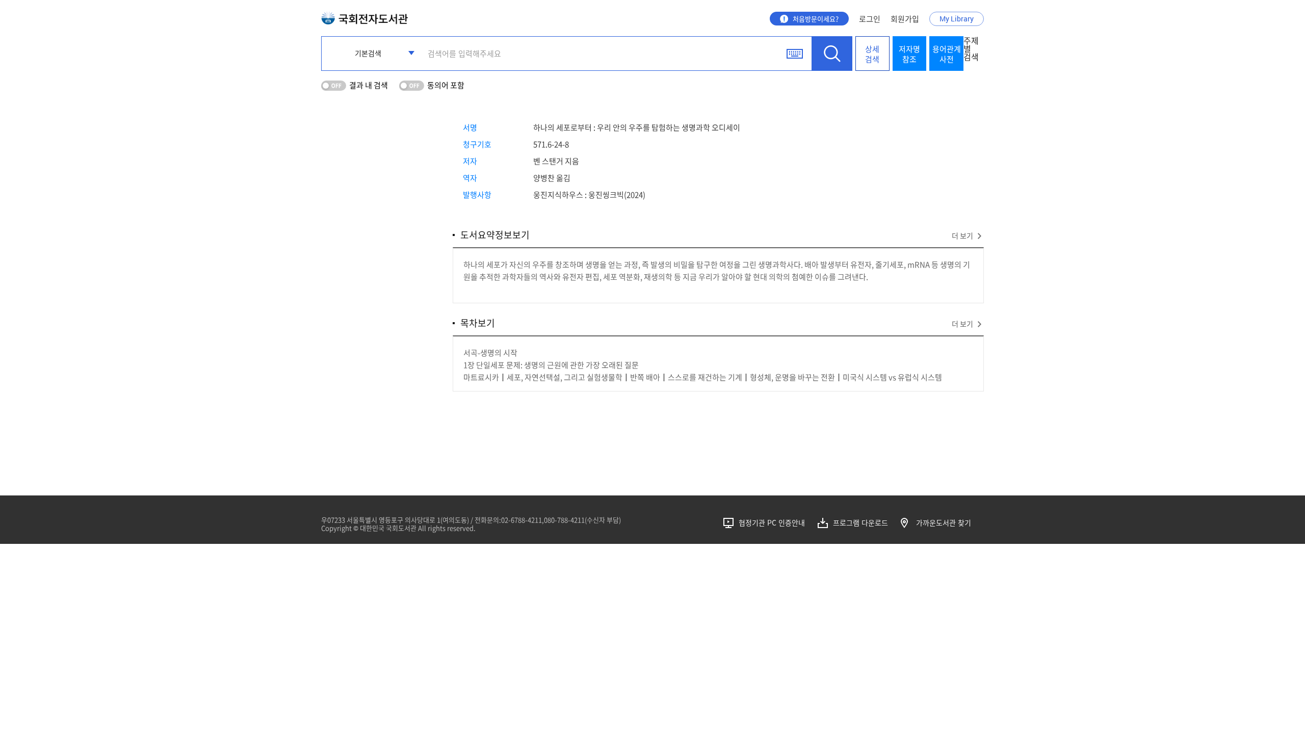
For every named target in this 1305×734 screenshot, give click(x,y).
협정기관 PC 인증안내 (772, 523)
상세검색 (872, 54)
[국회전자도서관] (364, 15)
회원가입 (905, 18)
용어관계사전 (946, 54)
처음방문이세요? (816, 18)
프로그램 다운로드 (860, 523)
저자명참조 (909, 54)
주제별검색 (971, 49)
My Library (956, 18)
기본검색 (368, 53)
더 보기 (962, 235)
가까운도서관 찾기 (943, 523)
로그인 (869, 18)
